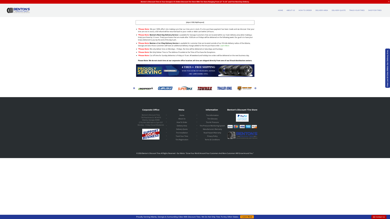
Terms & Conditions (212, 139)
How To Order (182, 122)
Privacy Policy (212, 136)
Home (182, 115)
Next (255, 88)
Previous (134, 88)
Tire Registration (182, 139)
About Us (181, 119)
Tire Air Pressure (212, 122)
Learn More (224, 46)
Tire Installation (182, 133)
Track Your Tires (182, 136)
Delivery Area (182, 126)
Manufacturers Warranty (212, 129)
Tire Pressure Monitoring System (212, 126)
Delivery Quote (182, 129)
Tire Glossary (212, 119)
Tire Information (212, 115)
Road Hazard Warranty (212, 133)
